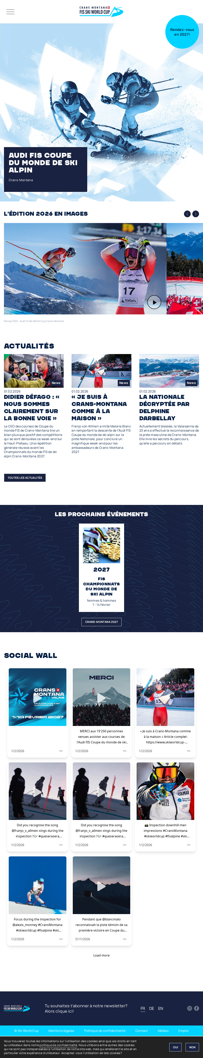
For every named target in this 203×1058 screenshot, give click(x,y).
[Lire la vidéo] (85, 268)
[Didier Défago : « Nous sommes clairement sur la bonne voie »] (34, 406)
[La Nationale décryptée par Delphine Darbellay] (169, 399)
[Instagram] (189, 1008)
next (195, 214)
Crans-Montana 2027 (101, 622)
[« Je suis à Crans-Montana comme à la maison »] (101, 404)
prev (187, 214)
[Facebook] (196, 1008)
